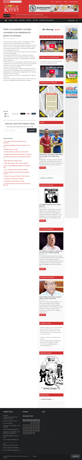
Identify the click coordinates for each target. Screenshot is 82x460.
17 (36, 428)
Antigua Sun (44, 415)
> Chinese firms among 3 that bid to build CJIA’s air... (16, 176)
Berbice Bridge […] (47, 399)
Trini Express (45, 441)
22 (31, 430)
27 (26, 433)
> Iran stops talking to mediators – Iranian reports (15, 151)
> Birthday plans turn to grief (10, 149)
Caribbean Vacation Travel (48, 425)
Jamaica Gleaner (46, 437)
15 (31, 428)
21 (28, 430)
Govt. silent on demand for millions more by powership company (29, 14)
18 (38, 428)
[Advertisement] (20, 96)
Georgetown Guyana (46, 429)
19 (23, 430)
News (13, 38)
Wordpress (44, 444)
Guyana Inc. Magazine (47, 434)
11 (38, 425)
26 (23, 433)
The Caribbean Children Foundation (50, 439)
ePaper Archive (58, 1)
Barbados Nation (45, 417)
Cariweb (43, 427)
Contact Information (73, 1)
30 (33, 433)
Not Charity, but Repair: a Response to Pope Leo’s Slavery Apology (50, 252)
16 (33, 428)
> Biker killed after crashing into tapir (12, 160)
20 (26, 430)
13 (26, 428)
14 (28, 428)
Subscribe (32, 130)
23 (33, 430)
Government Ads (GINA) (47, 432)
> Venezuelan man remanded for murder (13, 181)
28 (28, 433)
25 (38, 430)
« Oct (24, 435)
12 (23, 428)
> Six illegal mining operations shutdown (13, 178)
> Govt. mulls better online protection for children (15, 169)
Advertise (66, 1)
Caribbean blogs (45, 422)
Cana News (44, 420)
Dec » (27, 435)
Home (52, 1)
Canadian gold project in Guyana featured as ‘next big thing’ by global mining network (29, 17)
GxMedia (30, 456)
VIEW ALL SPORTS (46, 178)
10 (36, 425)
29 (31, 433)
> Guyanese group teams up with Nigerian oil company (17, 154)
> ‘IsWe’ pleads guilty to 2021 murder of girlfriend (15, 163)
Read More (42, 167)
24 (36, 430)
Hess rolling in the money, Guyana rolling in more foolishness (50, 297)
